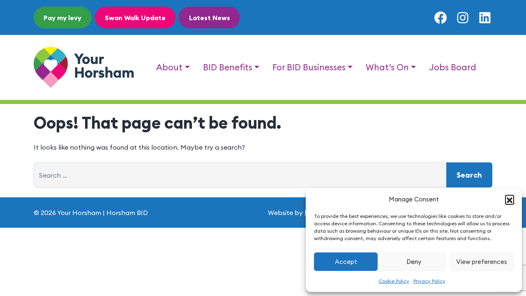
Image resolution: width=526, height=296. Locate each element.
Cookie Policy (393, 281)
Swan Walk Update (135, 18)
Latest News (209, 18)
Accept (346, 262)
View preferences (481, 262)
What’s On (387, 67)
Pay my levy (62, 18)
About (169, 67)
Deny (413, 262)
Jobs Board (452, 67)
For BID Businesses (309, 67)
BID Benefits (227, 67)
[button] (509, 199)
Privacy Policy (429, 281)
